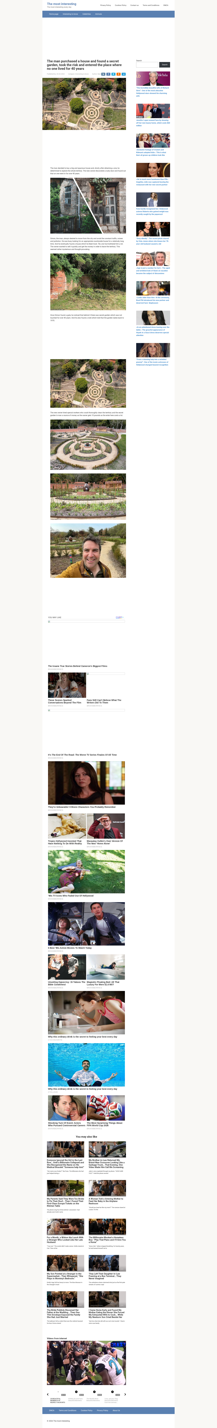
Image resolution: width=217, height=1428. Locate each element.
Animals (98, 14)
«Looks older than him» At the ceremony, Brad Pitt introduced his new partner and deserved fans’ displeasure (152, 300)
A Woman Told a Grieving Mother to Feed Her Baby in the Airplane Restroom (106, 1201)
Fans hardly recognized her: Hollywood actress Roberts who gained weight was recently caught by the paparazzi (152, 211)
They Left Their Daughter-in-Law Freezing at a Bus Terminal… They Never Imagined (105, 1276)
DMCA (165, 5)
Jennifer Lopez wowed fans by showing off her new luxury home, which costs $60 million (153, 123)
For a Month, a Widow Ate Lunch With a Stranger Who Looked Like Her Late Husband (65, 1239)
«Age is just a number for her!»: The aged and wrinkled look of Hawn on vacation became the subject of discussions (153, 270)
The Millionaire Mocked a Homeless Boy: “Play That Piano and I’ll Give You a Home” (107, 1239)
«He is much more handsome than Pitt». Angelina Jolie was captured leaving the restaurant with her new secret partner (152, 182)
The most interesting (61, 4)
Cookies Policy (120, 5)
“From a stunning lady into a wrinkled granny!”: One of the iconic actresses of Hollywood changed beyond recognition (152, 362)
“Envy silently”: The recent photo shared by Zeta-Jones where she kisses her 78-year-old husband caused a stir (152, 241)
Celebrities (87, 14)
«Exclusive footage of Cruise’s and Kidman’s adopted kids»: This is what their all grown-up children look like (151, 152)
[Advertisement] (108, 37)
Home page (53, 14)
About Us (116, 1410)
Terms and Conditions (151, 5)
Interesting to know (70, 14)
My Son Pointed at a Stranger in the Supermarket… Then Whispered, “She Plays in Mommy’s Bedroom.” (65, 1276)
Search (139, 61)
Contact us (134, 5)
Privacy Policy (105, 5)
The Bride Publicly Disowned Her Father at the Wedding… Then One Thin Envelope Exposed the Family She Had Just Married (63, 1313)
